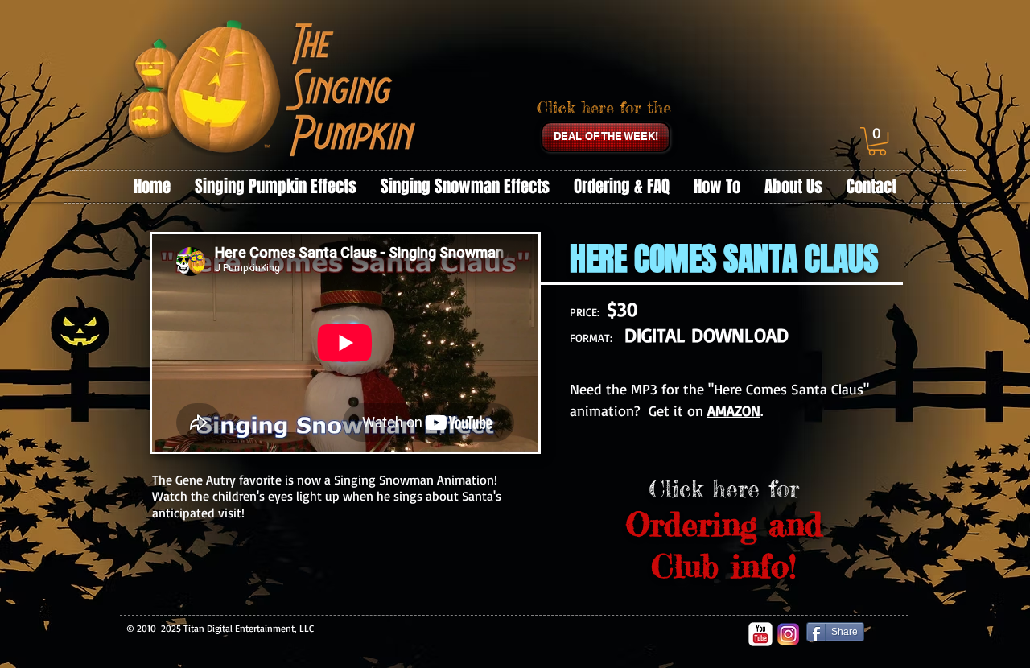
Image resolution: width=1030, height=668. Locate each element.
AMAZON (733, 410)
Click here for (724, 489)
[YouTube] (760, 634)
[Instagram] (789, 634)
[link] (877, 141)
